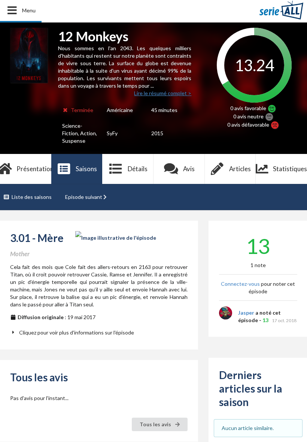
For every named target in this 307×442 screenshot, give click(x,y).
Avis (189, 169)
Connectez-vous (240, 284)
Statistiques (290, 169)
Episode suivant (83, 197)
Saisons (86, 169)
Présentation (33, 169)
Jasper (246, 312)
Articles (240, 169)
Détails (138, 169)
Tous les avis (156, 424)
